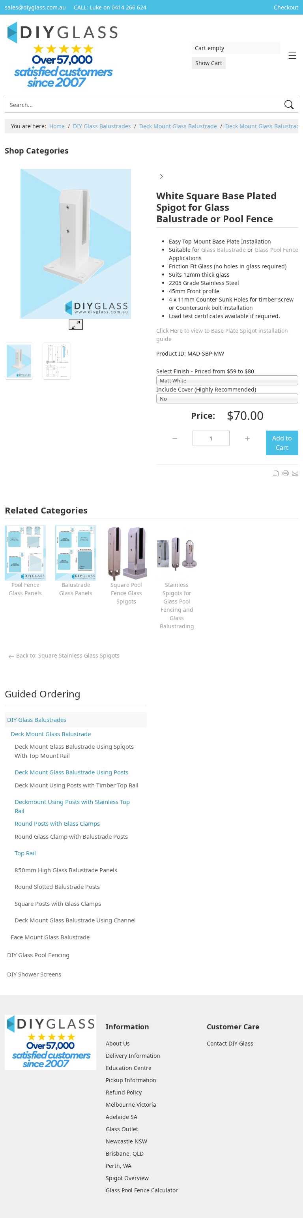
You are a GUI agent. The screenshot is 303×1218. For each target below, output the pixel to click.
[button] (136, 152)
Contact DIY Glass (230, 1043)
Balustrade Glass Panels (75, 589)
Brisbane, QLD (125, 1153)
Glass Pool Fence (276, 249)
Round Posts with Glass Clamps (57, 823)
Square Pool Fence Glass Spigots (126, 593)
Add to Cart (282, 443)
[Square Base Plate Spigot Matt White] (76, 244)
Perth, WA (118, 1165)
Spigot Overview (127, 1178)
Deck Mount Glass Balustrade (51, 734)
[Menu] (292, 55)
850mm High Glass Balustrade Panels (66, 870)
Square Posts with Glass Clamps (58, 903)
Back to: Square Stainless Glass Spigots (67, 655)
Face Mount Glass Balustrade (50, 937)
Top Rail (25, 853)
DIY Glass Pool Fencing (38, 955)
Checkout (286, 7)
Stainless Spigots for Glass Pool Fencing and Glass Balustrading (177, 605)
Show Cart (208, 63)
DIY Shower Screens (34, 974)
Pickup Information (131, 1080)
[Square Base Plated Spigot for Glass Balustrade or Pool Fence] (161, 175)
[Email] (295, 472)
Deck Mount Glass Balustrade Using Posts (71, 772)
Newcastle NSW (126, 1141)
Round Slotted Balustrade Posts (57, 886)
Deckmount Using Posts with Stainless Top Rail (72, 806)
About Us (118, 1043)
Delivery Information (133, 1055)
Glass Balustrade (223, 249)
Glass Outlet (122, 1129)
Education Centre (129, 1068)
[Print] (285, 472)
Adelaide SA (121, 1117)
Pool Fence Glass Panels (25, 589)
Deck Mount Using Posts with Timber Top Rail (76, 785)
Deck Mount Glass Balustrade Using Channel (75, 920)
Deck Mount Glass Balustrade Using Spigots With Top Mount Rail (74, 750)
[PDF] (276, 472)
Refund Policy (124, 1092)
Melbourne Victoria (131, 1104)
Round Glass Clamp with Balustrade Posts (71, 836)
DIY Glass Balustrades (36, 719)
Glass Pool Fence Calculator (142, 1190)
